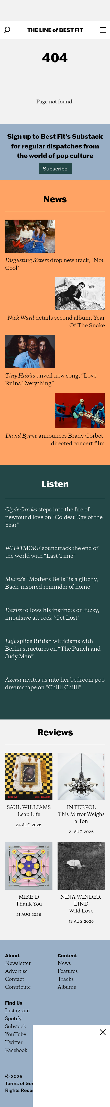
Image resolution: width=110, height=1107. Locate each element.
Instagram (17, 1010)
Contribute (18, 987)
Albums (67, 987)
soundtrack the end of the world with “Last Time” (51, 552)
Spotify (13, 1018)
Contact (14, 979)
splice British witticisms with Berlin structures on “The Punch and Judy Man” (53, 649)
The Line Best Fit (55, 30)
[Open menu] (103, 30)
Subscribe (55, 168)
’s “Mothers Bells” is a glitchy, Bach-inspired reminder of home (51, 583)
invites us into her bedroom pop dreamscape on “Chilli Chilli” (55, 684)
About (12, 955)
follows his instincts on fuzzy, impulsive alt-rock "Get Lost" (52, 614)
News (64, 963)
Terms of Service (24, 1083)
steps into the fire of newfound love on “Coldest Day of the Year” (54, 517)
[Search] (7, 30)
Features (68, 971)
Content (67, 955)
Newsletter (18, 963)
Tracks (66, 979)
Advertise (16, 971)
